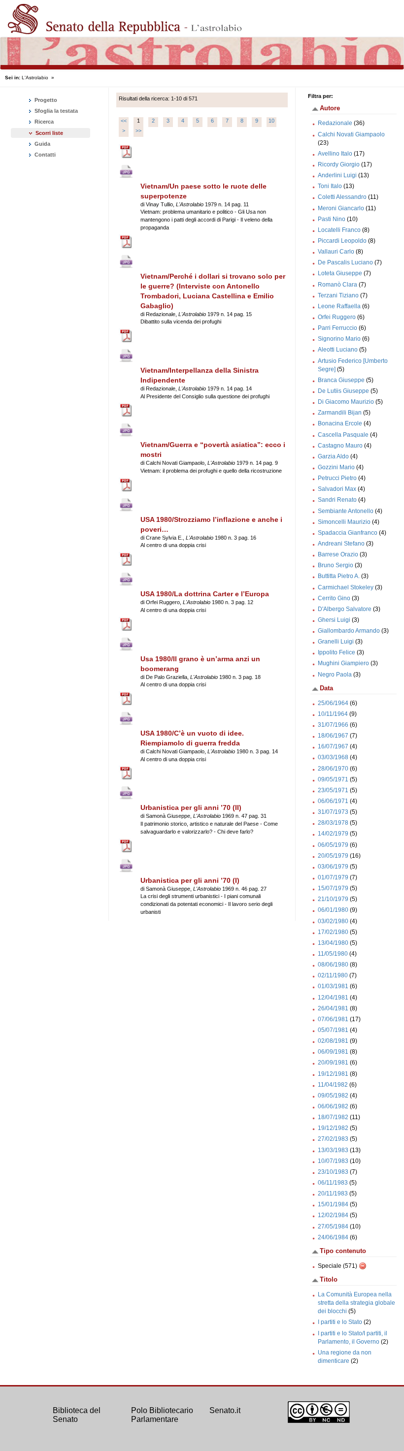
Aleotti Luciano (338, 349)
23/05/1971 (333, 790)
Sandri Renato (337, 499)
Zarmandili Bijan (340, 412)
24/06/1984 (333, 1237)
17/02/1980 (333, 932)
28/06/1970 (333, 768)
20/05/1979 (333, 855)
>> (138, 130)
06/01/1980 (333, 909)
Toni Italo (330, 186)
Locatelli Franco (339, 229)
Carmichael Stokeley (345, 587)
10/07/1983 (333, 1161)
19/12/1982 (333, 1128)
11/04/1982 (333, 1084)
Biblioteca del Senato (77, 1414)
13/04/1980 (333, 942)
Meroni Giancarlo (341, 208)
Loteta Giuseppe (340, 273)
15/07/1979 (333, 888)
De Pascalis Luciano (345, 262)
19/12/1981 (333, 1073)
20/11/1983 (333, 1193)
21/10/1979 (333, 899)
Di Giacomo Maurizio (346, 401)
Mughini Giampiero (343, 663)
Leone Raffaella (339, 306)
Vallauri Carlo (336, 251)
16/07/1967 (333, 746)
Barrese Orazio (338, 554)
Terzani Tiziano (338, 295)
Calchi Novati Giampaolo (351, 134)
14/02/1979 (333, 833)
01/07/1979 (333, 877)
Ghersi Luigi (334, 619)
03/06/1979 (333, 866)
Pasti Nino (331, 219)
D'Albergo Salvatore (344, 609)
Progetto (45, 100)
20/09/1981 (333, 1062)
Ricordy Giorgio (339, 164)
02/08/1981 (333, 1040)
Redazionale (335, 123)
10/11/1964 (333, 713)
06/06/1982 (333, 1106)
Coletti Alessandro (342, 196)
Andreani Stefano (341, 543)
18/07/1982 (333, 1117)
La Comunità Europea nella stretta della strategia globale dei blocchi (356, 1303)
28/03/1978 (333, 822)
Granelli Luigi (336, 641)
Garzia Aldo (333, 456)
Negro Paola (335, 674)
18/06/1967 (333, 735)
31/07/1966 (333, 724)
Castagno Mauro (340, 445)
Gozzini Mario (336, 467)
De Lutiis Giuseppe (343, 390)
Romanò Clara (337, 284)
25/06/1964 (333, 703)
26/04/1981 (333, 1008)
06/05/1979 (333, 844)
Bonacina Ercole (340, 423)
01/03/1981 (333, 986)
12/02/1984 (333, 1215)
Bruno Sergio (335, 565)
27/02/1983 (333, 1138)
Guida (41, 144)
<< (124, 121)
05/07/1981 (333, 1030)
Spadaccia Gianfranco (347, 532)
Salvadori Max (337, 488)
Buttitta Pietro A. (339, 576)
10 (271, 121)
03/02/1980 (333, 921)
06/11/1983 (333, 1182)
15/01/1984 (333, 1204)
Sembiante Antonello (345, 511)
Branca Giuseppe (341, 380)
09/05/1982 (333, 1095)
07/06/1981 (333, 1019)
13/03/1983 (333, 1150)
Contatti (44, 155)
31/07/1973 (333, 811)
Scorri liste (49, 133)
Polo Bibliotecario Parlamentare (162, 1414)
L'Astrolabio (35, 77)
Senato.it (224, 1410)
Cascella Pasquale (343, 434)
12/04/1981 (333, 997)
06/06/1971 (333, 801)
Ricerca (43, 122)
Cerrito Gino (334, 598)
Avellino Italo (335, 153)
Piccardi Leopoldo (342, 240)
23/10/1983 (333, 1171)
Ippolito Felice (336, 652)
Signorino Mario (339, 338)
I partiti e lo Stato (340, 1322)
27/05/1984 (333, 1226)
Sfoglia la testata (55, 111)
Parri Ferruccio (337, 327)
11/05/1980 (333, 953)
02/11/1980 (333, 975)
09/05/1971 (333, 779)
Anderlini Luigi (337, 175)
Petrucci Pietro (337, 478)
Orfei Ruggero (337, 317)
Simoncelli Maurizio (344, 521)
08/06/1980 (333, 964)
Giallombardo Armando (349, 630)
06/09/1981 (333, 1051)
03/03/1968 (333, 757)
